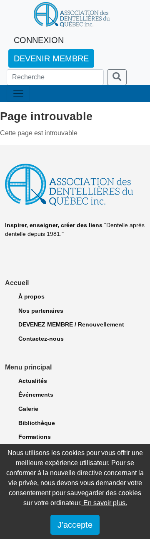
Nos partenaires (40, 310)
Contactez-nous (41, 338)
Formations (34, 436)
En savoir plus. (104, 502)
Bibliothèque (36, 423)
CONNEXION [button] (39, 40)
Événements (35, 394)
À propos (31, 296)
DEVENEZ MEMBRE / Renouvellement (71, 324)
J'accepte (75, 524)
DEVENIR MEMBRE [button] (51, 58)
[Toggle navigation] (18, 93)
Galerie (28, 408)
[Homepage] (72, 14)
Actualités (32, 380)
